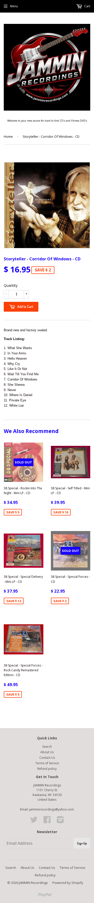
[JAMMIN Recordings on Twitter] (34, 821)
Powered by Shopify (67, 882)
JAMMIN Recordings (33, 882)
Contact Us (47, 757)
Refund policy (47, 769)
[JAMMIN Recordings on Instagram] (60, 821)
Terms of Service (47, 763)
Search (47, 746)
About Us (47, 752)
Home (8, 136)
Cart (86, 6)
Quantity (11, 285)
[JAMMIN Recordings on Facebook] (47, 821)
